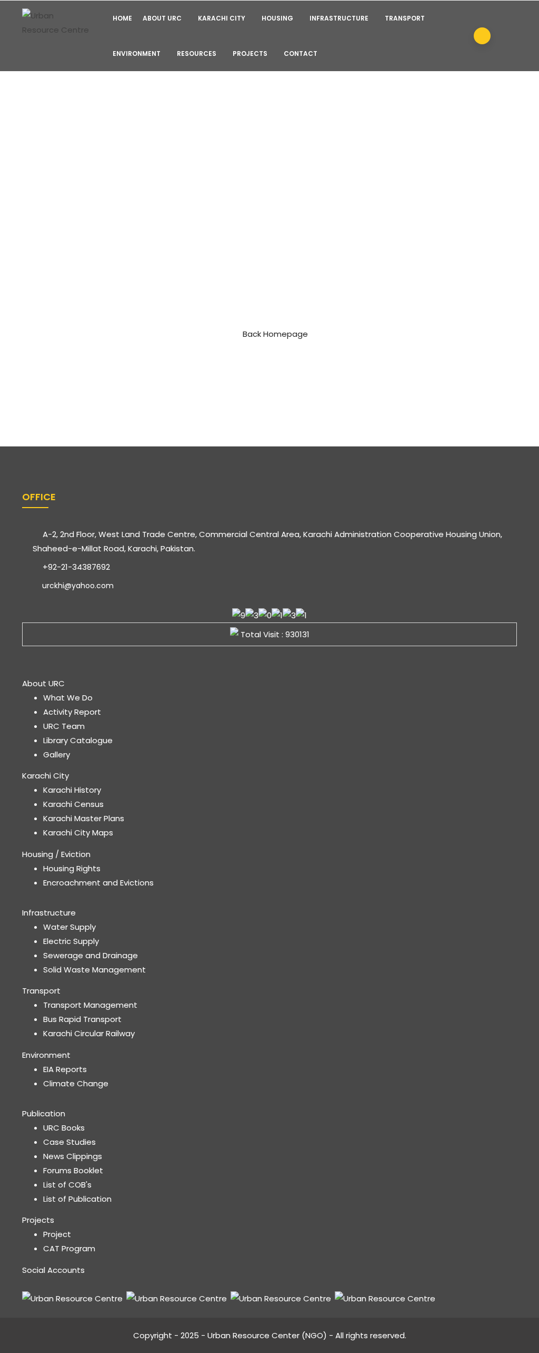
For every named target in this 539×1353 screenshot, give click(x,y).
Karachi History (72, 789)
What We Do (68, 697)
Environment (137, 53)
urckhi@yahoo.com (77, 585)
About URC (162, 18)
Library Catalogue (78, 740)
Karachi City (221, 18)
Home (122, 18)
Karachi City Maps (78, 832)
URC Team (64, 726)
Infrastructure (339, 18)
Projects (250, 53)
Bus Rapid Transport (82, 1019)
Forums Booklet (73, 1170)
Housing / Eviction (56, 854)
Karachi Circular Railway (89, 1033)
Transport (405, 18)
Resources (196, 53)
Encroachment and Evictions (98, 882)
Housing (277, 18)
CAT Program (69, 1248)
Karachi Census (73, 804)
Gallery (56, 754)
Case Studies (69, 1141)
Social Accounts (53, 1270)
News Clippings (72, 1156)
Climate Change (75, 1083)
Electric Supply (71, 941)
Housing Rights (72, 868)
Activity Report (72, 711)
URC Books (64, 1127)
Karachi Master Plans (83, 818)
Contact (300, 53)
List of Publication (77, 1198)
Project (57, 1234)
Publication (43, 1113)
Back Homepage (275, 333)
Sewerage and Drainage (90, 955)
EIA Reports (65, 1069)
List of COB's (67, 1184)
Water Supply (69, 926)
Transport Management (90, 1004)
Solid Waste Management (94, 969)
